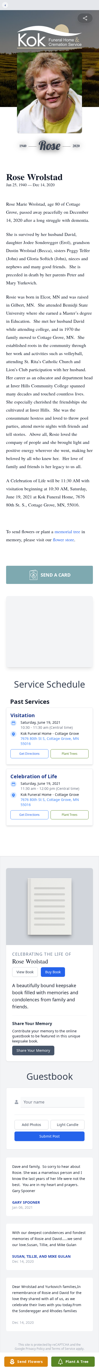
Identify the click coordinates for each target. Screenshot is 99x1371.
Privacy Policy (35, 1349)
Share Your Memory (33, 1050)
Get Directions (29, 753)
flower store (63, 539)
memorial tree (67, 531)
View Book (25, 972)
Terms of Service (63, 1349)
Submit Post (49, 1136)
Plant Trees (69, 753)
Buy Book (53, 972)
